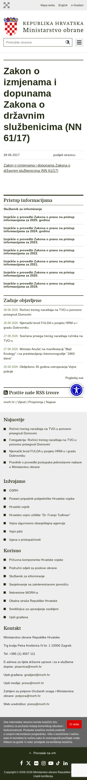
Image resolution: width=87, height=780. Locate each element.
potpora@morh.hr (28, 696)
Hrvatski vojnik (19, 507)
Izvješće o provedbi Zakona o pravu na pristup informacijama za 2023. (39, 240)
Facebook (21, 763)
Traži (68, 42)
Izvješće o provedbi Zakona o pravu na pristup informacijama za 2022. (39, 251)
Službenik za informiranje (23, 209)
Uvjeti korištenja (43, 776)
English (63, 5)
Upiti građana (18, 617)
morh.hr (9, 402)
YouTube (51, 763)
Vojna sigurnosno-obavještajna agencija (37, 523)
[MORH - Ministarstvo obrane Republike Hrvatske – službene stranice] (43, 26)
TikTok (58, 763)
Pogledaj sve (74, 378)
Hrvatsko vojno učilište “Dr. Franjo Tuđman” (39, 515)
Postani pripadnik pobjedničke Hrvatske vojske (42, 498)
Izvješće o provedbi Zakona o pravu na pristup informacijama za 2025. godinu (39, 218)
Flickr (36, 763)
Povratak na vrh (44, 753)
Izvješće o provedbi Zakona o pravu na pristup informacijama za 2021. (39, 262)
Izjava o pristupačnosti (25, 539)
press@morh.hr (33, 683)
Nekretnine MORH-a (23, 592)
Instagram (43, 763)
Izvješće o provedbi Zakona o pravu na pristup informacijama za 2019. (39, 285)
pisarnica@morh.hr (28, 666)
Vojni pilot (16, 531)
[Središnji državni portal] (7, 5)
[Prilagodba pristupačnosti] (76, 390)
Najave (51, 402)
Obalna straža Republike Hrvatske (33, 601)
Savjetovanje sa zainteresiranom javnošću (38, 584)
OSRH (13, 490)
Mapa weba (48, 5)
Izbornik (79, 42)
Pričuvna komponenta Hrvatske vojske (36, 560)
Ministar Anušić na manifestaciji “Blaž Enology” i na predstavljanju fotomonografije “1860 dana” (39, 353)
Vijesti (21, 402)
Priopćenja (35, 402)
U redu (74, 724)
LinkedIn (65, 763)
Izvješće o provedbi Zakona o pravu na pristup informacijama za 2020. (39, 274)
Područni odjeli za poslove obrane (33, 568)
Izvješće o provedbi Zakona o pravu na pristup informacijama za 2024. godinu (39, 229)
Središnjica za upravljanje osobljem (34, 609)
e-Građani (77, 5)
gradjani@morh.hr (37, 675)
